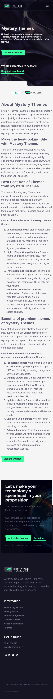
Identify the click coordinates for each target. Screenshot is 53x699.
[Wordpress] (17, 655)
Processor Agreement (14, 615)
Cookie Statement (12, 620)
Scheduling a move (13, 607)
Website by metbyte (39, 684)
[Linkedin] (9, 655)
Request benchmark (12, 71)
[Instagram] (5, 655)
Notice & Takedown (13, 624)
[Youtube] (13, 655)
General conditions (11, 692)
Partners (8, 628)
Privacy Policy (11, 611)
